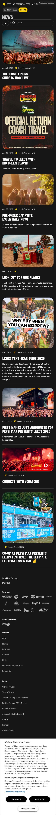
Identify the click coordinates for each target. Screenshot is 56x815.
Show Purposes (28, 809)
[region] (28, 776)
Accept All (39, 799)
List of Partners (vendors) (15, 792)
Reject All (16, 799)
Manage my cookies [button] (46, 3)
